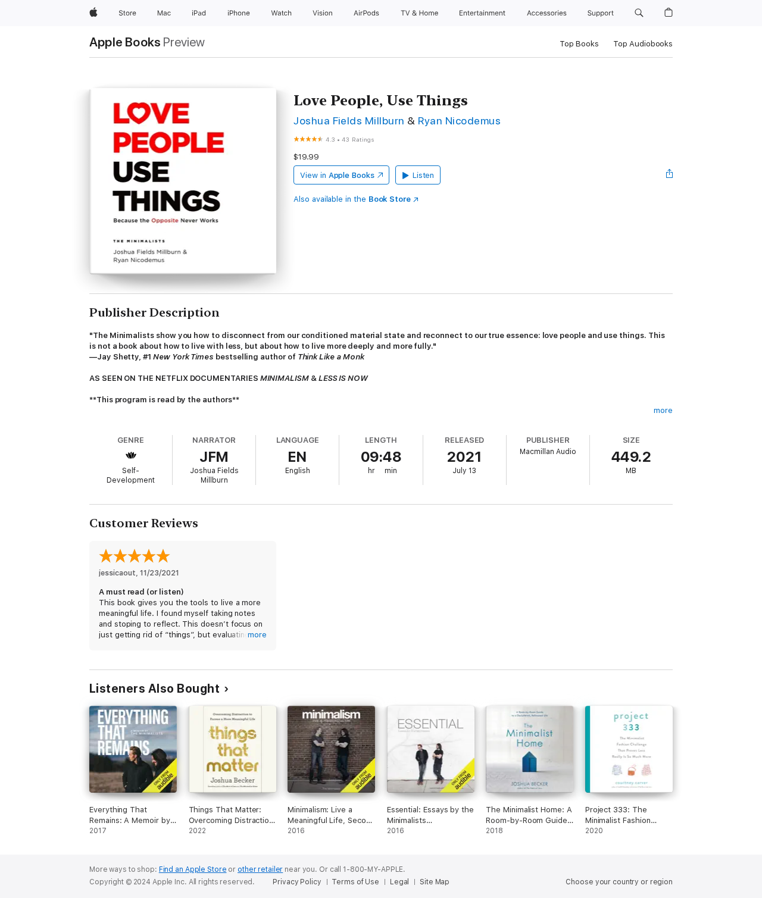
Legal (399, 882)
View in (337, 175)
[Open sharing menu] (670, 175)
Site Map (434, 882)
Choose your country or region (619, 882)
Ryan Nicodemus (459, 120)
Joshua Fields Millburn (349, 120)
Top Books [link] (579, 43)
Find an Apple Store (193, 869)
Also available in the (352, 199)
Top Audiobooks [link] (643, 43)
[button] (639, 13)
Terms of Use (355, 882)
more (663, 410)
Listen (424, 175)
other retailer (260, 869)
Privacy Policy (297, 882)
